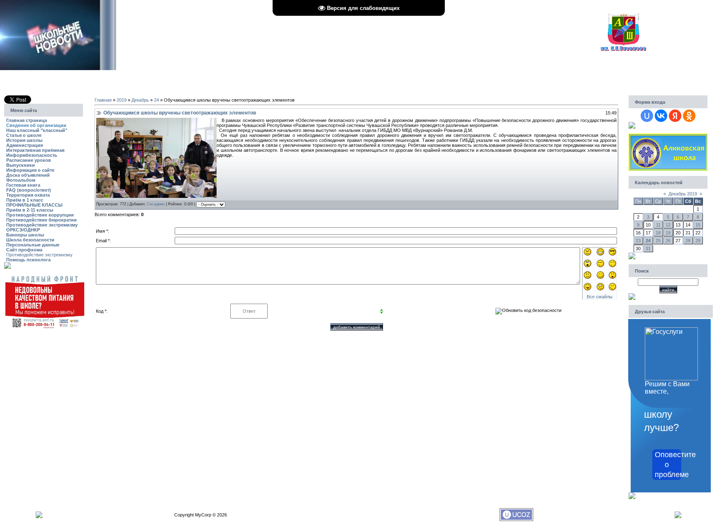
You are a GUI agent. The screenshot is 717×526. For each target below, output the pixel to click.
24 (156, 99)
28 (687, 240)
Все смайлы (599, 296)
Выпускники (20, 165)
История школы (24, 140)
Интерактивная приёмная (35, 150)
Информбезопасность (31, 155)
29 (697, 240)
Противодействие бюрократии (41, 219)
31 (648, 248)
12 (668, 224)
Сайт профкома (24, 249)
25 (658, 240)
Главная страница (26, 120)
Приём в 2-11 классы (29, 209)
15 (697, 224)
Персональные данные (32, 244)
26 (668, 240)
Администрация (24, 145)
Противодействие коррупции (40, 214)
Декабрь (140, 99)
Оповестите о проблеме (668, 465)
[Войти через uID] (647, 116)
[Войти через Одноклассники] (689, 116)
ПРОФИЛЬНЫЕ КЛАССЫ (34, 204)
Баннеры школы (25, 234)
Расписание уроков (28, 160)
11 (658, 224)
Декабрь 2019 (682, 193)
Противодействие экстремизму (42, 224)
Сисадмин (156, 204)
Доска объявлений (28, 175)
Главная (103, 99)
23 (638, 240)
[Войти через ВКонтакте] (661, 116)
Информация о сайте (30, 170)
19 (668, 232)
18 (658, 232)
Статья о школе (23, 135)
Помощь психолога (28, 259)
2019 (122, 99)
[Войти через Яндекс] (675, 116)
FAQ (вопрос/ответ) (28, 190)
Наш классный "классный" (36, 130)
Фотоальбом (20, 180)
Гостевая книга (23, 185)
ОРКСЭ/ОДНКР (23, 229)
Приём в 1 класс (24, 199)
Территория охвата (28, 194)
